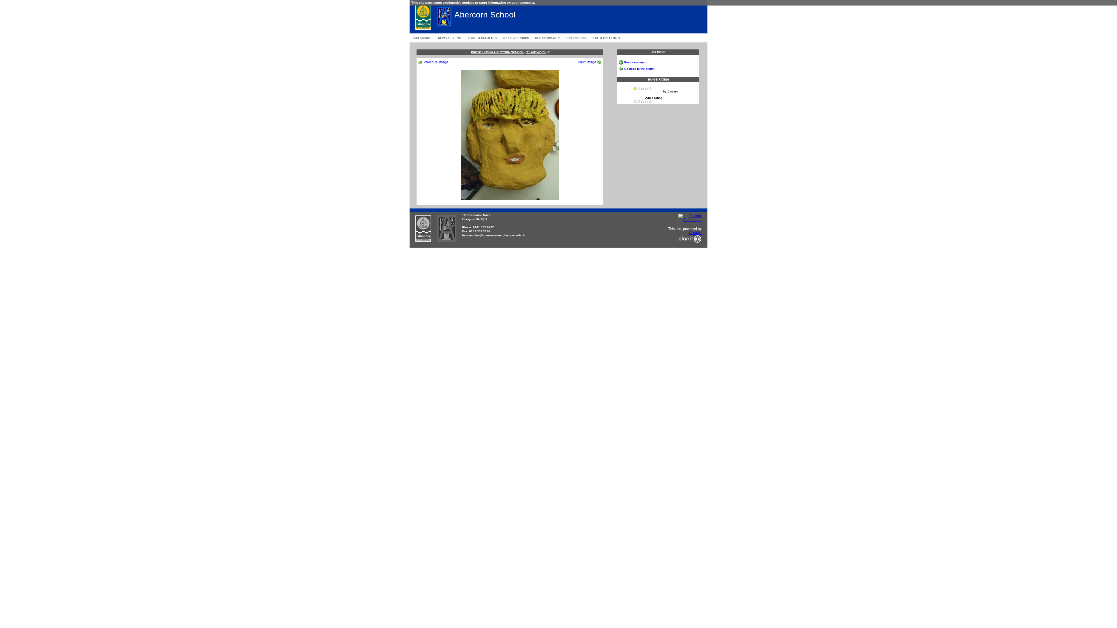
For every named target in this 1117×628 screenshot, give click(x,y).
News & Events (450, 38)
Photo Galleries (606, 38)
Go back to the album (639, 68)
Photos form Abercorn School (497, 52)
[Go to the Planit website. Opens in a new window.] (690, 246)
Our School (422, 38)
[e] (510, 199)
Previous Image (436, 62)
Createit (695, 233)
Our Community (547, 38)
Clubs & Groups (516, 38)
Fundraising (576, 38)
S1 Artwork (536, 52)
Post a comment (635, 62)
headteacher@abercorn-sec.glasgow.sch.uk (493, 235)
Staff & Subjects (482, 38)
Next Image (587, 62)
